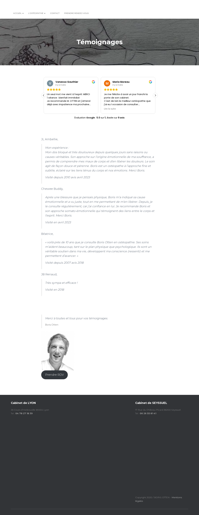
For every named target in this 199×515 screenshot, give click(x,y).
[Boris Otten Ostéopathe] (25, 5)
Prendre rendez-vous (76, 13)
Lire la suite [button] (110, 109)
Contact (55, 13)
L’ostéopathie (36, 13)
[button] (155, 95)
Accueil (17, 13)
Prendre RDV (54, 374)
